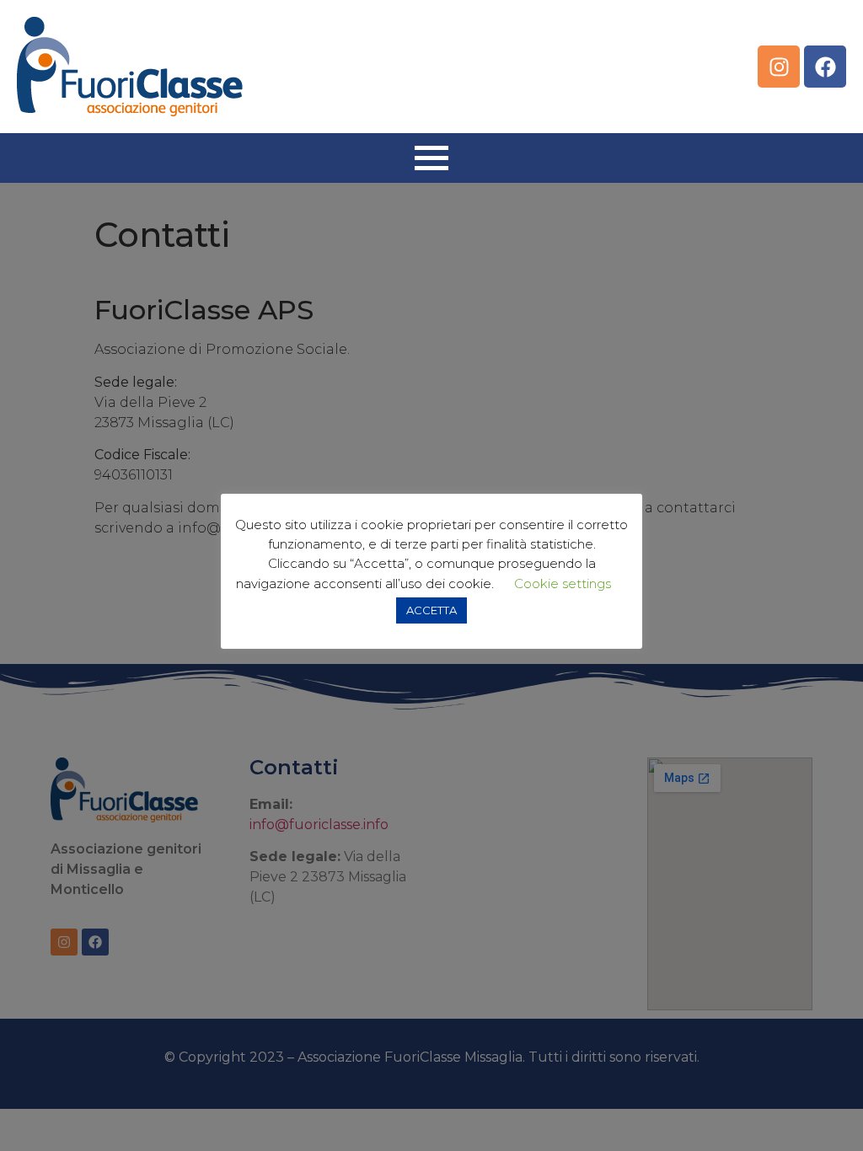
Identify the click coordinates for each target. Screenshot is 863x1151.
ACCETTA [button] (431, 610)
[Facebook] (825, 67)
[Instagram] (779, 67)
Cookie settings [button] (562, 584)
